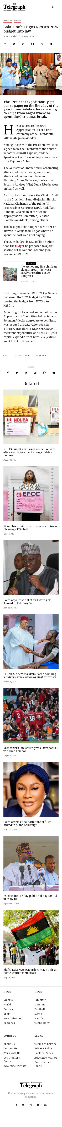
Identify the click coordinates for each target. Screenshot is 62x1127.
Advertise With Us (14, 1066)
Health (38, 1018)
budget (19, 246)
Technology (42, 1023)
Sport (7, 1013)
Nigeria (8, 1000)
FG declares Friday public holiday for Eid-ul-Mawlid (30, 897)
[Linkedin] (45, 1105)
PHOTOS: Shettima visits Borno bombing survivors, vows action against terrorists (29, 676)
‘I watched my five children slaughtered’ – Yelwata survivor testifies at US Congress (39, 271)
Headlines (7, 20)
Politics (8, 1009)
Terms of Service (45, 1044)
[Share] (5, 44)
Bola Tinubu (24, 356)
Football (39, 1009)
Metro (38, 1013)
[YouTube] (38, 1105)
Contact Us (10, 1048)
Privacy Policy (43, 1048)
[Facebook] (16, 1105)
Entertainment (13, 1018)
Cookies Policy (43, 1053)
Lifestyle (40, 1000)
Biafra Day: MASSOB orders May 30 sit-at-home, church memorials (30, 971)
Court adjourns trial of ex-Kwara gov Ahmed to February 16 (27, 602)
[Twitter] (23, 1105)
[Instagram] (30, 1105)
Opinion (39, 1004)
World (7, 1004)
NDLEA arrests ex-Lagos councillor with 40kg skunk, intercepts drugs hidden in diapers (29, 452)
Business (9, 1023)
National (17, 20)
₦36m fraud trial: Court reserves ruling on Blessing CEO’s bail (30, 528)
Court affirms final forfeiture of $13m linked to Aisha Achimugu (27, 823)
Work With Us (11, 1053)
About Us (9, 1044)
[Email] (32, 44)
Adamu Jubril (11, 36)
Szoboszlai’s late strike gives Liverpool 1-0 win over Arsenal (31, 750)
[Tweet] (14, 44)
